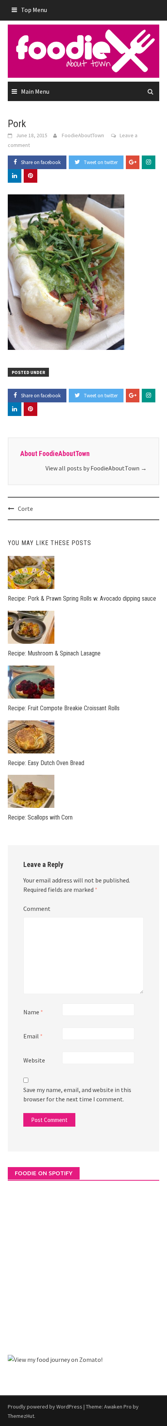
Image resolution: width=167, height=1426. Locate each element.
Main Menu (35, 91)
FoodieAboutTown (83, 135)
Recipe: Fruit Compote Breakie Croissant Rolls (64, 708)
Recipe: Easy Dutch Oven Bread (46, 763)
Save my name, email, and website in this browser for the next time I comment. (77, 1094)
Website (34, 1060)
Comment (36, 908)
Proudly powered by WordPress (45, 1406)
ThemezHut (21, 1415)
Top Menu (34, 10)
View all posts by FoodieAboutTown (96, 468)
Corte (25, 508)
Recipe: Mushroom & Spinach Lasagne (54, 653)
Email (33, 1036)
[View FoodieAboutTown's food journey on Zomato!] (55, 1359)
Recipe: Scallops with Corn (40, 817)
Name (33, 1012)
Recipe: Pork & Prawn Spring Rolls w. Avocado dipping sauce (82, 598)
